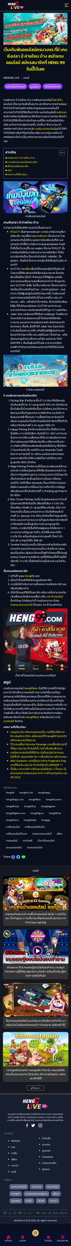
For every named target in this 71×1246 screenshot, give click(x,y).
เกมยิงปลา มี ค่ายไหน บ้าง (21, 158)
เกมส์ (26, 78)
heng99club (12, 806)
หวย (13, 1147)
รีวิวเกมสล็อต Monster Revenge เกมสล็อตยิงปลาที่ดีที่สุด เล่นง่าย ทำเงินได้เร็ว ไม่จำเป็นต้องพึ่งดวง (38, 746)
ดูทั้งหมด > (35, 1088)
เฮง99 (41, 1201)
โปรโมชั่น (46, 1138)
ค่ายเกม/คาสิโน (49, 1163)
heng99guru (37, 813)
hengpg (46, 820)
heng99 (29, 576)
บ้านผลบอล (47, 1157)
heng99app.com (15, 799)
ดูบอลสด (35, 87)
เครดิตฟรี (8, 721)
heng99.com (26, 792)
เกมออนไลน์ (52, 1187)
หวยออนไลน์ (12, 840)
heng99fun (30, 806)
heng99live (55, 813)
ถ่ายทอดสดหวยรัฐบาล (36, 1194)
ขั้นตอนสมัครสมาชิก (17, 166)
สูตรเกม (46, 1169)
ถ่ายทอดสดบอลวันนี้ (21, 605)
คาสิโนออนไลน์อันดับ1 (35, 827)
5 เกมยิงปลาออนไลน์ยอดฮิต (22, 162)
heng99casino (54, 799)
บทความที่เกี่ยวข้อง (17, 174)
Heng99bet (31, 688)
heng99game (48, 806)
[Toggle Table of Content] (60, 153)
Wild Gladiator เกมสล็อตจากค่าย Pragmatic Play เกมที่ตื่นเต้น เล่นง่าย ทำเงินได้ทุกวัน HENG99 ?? (38, 763)
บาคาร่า (14, 1165)
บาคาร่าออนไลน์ (54, 596)
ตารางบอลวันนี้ (19, 1187)
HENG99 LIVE (11, 78)
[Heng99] (27, 6)
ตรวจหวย (36, 1187)
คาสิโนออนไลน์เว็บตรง (16, 834)
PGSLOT (15, 232)
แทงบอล (46, 1144)
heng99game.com (15, 813)
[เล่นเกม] (35, 1233)
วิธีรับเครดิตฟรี (52, 87)
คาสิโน (58, 100)
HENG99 (15, 1141)
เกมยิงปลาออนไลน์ (45, 129)
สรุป (9, 170)
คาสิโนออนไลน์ (13, 827)
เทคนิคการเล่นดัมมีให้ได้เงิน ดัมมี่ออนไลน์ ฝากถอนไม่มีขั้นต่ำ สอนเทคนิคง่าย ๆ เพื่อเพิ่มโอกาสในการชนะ (38, 754)
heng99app (44, 792)
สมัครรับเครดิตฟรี (16, 87)
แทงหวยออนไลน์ (34, 847)
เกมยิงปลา (61, 112)
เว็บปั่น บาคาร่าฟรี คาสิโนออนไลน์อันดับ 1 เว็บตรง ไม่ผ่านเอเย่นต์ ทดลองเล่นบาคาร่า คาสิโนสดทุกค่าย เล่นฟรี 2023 (38, 773)
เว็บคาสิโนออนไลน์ (46, 840)
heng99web (30, 820)
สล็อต (28, 269)
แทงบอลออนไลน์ (14, 847)
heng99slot (12, 820)
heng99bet (35, 799)
